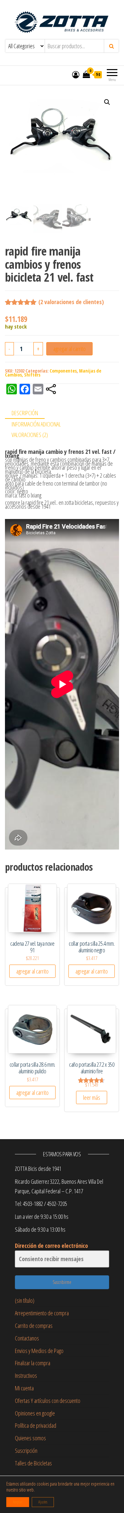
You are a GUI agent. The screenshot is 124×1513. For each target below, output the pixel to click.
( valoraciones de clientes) (71, 302)
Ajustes (42, 1502)
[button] (107, 102)
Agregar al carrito (69, 349)
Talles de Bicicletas (33, 1463)
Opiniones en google (35, 1413)
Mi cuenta (24, 1388)
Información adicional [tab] (36, 424)
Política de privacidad (35, 1425)
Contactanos (27, 1338)
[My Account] (75, 74)
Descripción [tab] (25, 413)
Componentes (63, 371)
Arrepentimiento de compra (42, 1313)
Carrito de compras (34, 1326)
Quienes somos (30, 1438)
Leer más (91, 1097)
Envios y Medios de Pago (39, 1351)
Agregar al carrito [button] (32, 971)
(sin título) (24, 1300)
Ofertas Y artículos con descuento (47, 1401)
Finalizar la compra (32, 1363)
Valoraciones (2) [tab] (30, 435)
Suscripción (26, 1450)
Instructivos (26, 1375)
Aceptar (17, 1502)
